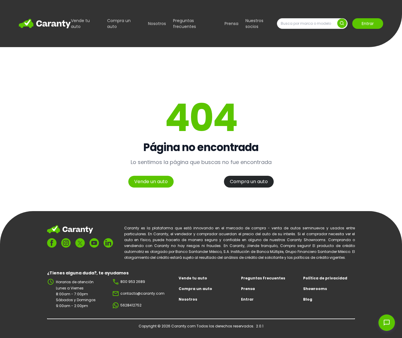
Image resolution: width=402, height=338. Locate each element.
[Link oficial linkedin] (108, 242)
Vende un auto (151, 181)
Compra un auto (119, 23)
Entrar (368, 23)
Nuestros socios (254, 23)
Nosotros (157, 23)
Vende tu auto (80, 23)
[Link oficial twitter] (80, 243)
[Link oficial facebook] (51, 242)
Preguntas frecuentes (184, 23)
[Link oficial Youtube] (94, 242)
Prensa (231, 23)
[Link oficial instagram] (65, 242)
